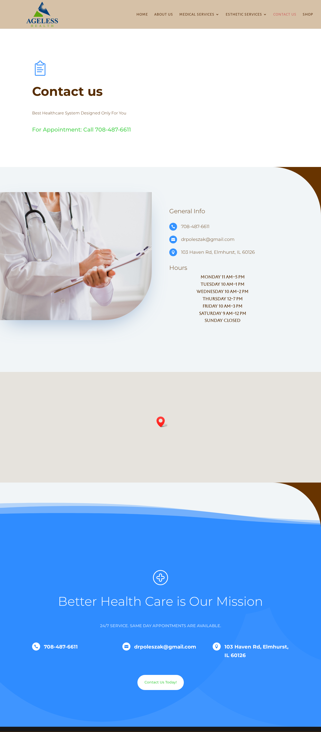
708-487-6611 (113, 129)
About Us (163, 14)
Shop (308, 14)
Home (142, 14)
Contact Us (284, 14)
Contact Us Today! (160, 682)
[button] (222, 298)
